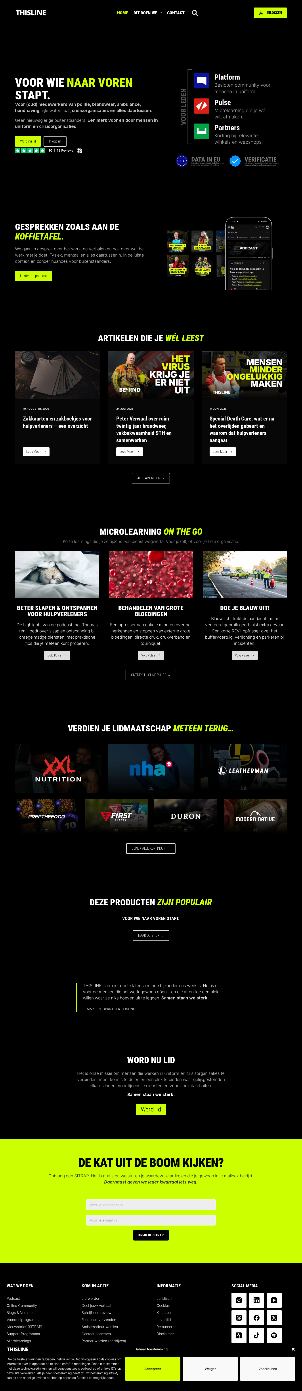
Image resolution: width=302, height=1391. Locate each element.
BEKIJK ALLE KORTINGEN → (151, 848)
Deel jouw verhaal (96, 1305)
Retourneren (166, 1326)
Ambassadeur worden (100, 1326)
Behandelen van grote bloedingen (150, 611)
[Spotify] (274, 1335)
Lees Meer (38, 453)
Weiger (210, 1369)
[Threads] (239, 1317)
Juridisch (164, 1298)
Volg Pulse (59, 656)
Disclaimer (165, 1334)
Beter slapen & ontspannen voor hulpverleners (57, 611)
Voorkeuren (267, 1369)
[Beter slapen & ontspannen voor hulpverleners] (57, 574)
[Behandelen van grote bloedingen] (151, 574)
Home (122, 12)
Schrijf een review (96, 1312)
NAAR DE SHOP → (151, 935)
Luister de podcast (33, 276)
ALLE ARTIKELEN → (150, 478)
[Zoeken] (195, 13)
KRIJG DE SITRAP (151, 1235)
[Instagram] (239, 1300)
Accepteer (152, 1369)
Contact (176, 12)
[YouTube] (274, 1300)
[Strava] (239, 1335)
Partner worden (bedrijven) (104, 1341)
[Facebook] (256, 1317)
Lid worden (91, 1298)
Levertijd (164, 1319)
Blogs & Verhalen (20, 1312)
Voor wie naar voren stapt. (151, 918)
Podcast (13, 1298)
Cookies (163, 1305)
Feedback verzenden (99, 1319)
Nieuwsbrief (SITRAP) (24, 1326)
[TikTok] (256, 1335)
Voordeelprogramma (23, 1319)
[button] (293, 1349)
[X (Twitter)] (274, 1317)
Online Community (22, 1305)
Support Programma (23, 1334)
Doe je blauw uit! (245, 608)
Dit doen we (145, 12)
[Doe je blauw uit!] (245, 574)
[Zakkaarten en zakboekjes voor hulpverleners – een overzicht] (57, 375)
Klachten (164, 1312)
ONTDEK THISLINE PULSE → (151, 675)
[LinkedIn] (256, 1300)
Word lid (151, 1109)
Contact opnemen (96, 1334)
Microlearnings (19, 1341)
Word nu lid (28, 141)
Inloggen (274, 13)
